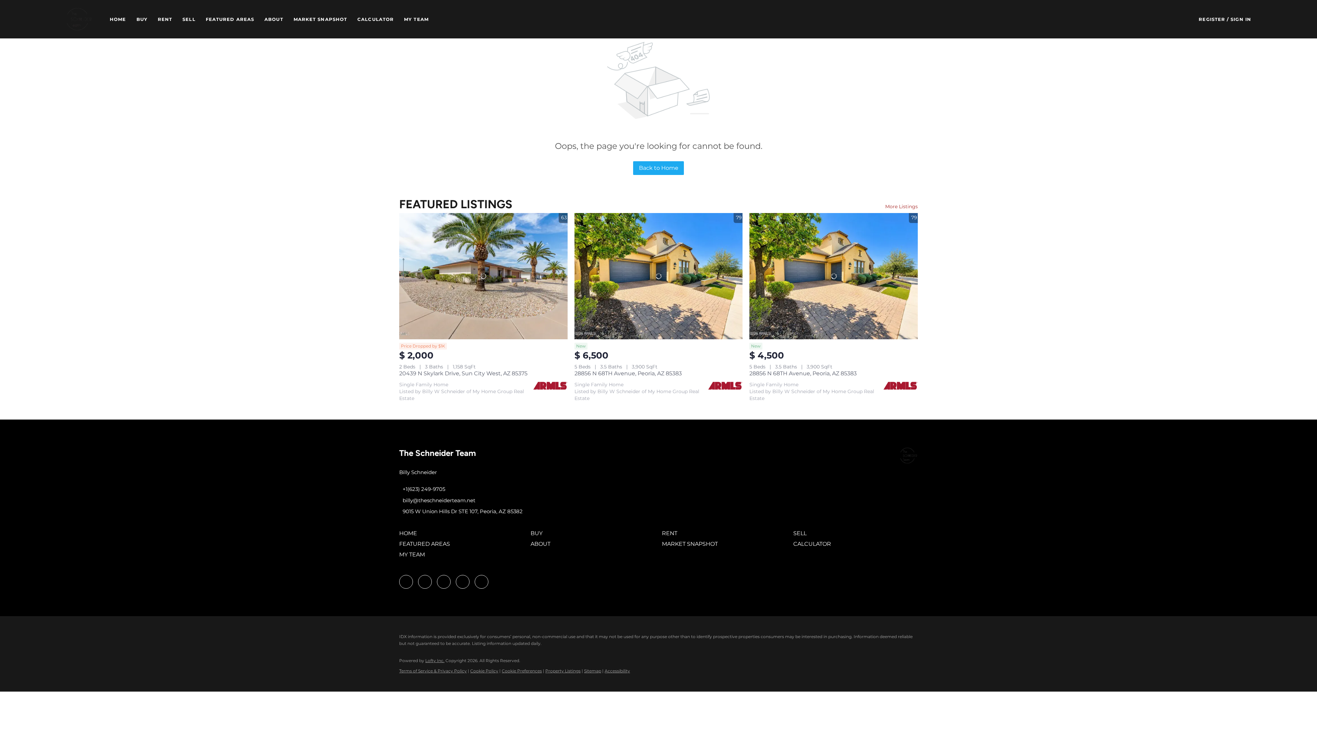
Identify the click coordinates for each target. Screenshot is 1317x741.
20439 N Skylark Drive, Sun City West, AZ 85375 (463, 373)
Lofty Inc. (434, 660)
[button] (79, 19)
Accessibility (617, 670)
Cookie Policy (484, 670)
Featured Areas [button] (230, 19)
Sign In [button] (1241, 19)
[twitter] (444, 582)
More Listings (901, 206)
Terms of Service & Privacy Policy (433, 670)
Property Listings (563, 670)
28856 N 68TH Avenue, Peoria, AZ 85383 (628, 373)
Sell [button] (188, 19)
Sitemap (592, 670)
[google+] (481, 582)
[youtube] (463, 582)
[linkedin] (425, 582)
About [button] (273, 19)
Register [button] (1212, 19)
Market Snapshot (320, 19)
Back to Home (658, 168)
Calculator (375, 19)
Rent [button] (165, 19)
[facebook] (406, 582)
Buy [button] (142, 19)
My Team (416, 19)
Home (118, 19)
